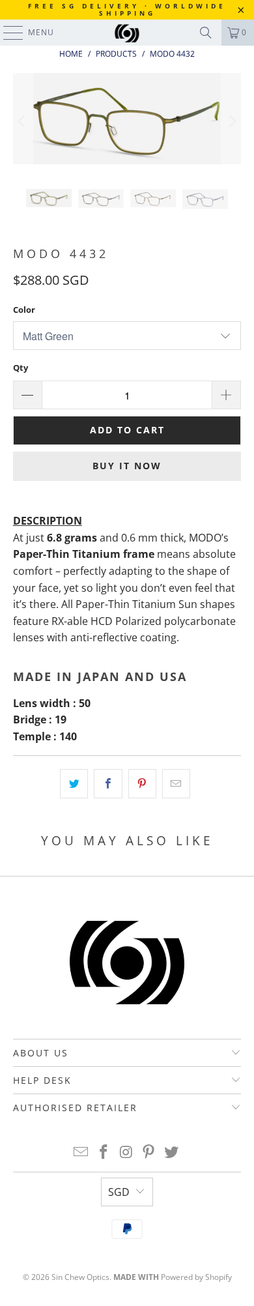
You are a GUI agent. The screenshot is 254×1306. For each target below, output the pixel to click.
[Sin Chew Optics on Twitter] (172, 1152)
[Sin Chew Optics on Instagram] (126, 1152)
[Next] (231, 121)
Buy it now (127, 465)
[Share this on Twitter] (74, 784)
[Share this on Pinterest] (142, 784)
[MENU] (7, 33)
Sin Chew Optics (80, 1277)
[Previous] (22, 121)
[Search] (205, 33)
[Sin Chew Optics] (127, 33)
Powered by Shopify (196, 1277)
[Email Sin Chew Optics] (81, 1152)
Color (24, 309)
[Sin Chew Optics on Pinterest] (149, 1152)
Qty (20, 367)
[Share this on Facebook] (108, 784)
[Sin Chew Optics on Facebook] (103, 1152)
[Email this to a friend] (176, 784)
